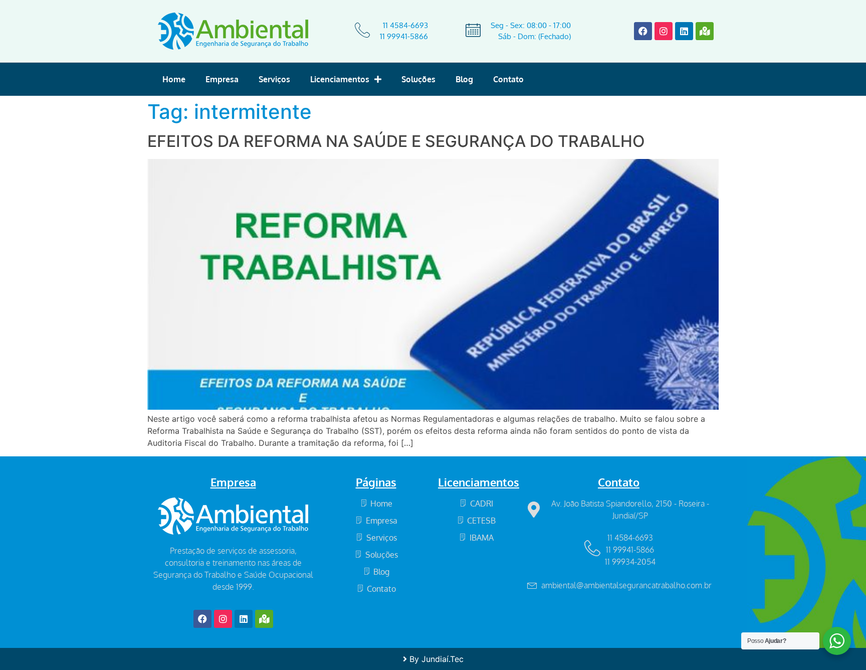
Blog (464, 79)
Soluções (418, 79)
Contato (508, 79)
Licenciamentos (339, 79)
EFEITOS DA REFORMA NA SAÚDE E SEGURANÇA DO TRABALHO (396, 141)
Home (173, 79)
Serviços (274, 79)
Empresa (222, 79)
